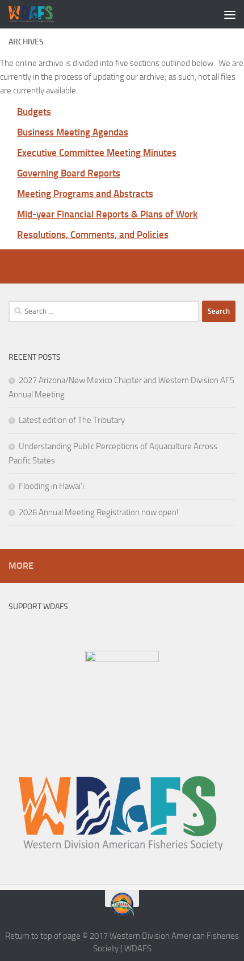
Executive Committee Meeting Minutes (96, 152)
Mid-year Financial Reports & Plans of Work (107, 214)
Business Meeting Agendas (72, 132)
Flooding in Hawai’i (51, 486)
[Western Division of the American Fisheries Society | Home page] (39, 14)
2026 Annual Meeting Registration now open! (99, 512)
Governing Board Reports (68, 173)
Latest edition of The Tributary (72, 420)
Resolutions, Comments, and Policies (93, 234)
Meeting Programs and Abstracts (85, 193)
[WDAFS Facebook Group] (122, 659)
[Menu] (230, 14)
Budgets (34, 111)
